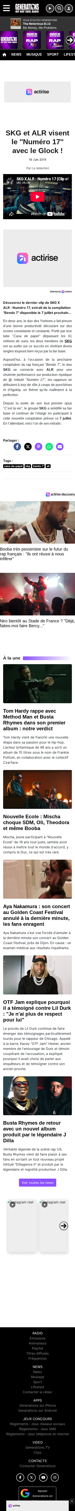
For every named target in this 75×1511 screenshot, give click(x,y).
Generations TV (37, 1447)
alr (48, 466)
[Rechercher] (59, 8)
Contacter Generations (37, 1466)
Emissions (37, 1338)
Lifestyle (37, 1387)
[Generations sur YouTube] (43, 1477)
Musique (34, 54)
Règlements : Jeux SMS (37, 1429)
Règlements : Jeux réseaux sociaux (37, 1424)
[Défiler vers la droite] (64, 1226)
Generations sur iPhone (37, 1405)
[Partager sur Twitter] (27, 449)
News (16, 54)
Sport (53, 54)
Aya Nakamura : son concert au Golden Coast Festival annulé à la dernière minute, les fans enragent (36, 915)
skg (27, 466)
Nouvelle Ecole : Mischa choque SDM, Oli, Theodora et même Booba (36, 822)
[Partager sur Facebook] (16, 449)
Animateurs (37, 1343)
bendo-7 (38, 466)
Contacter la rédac (37, 1392)
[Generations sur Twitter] (32, 1477)
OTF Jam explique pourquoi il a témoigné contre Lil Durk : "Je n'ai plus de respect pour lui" (37, 1011)
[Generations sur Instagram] (55, 1477)
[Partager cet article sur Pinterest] (37, 449)
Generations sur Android (37, 1410)
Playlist (37, 1348)
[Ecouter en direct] (50, 8)
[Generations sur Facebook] (20, 1477)
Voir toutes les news (38, 1182)
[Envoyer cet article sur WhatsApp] (48, 449)
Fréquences (38, 1358)
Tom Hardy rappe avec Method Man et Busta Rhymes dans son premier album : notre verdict (34, 719)
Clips (37, 1452)
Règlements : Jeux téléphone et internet (37, 1434)
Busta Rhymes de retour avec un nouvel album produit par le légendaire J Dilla (34, 1131)
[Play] (5, 37)
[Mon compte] (69, 8)
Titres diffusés (37, 1353)
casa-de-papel (13, 466)
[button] (22, 1226)
